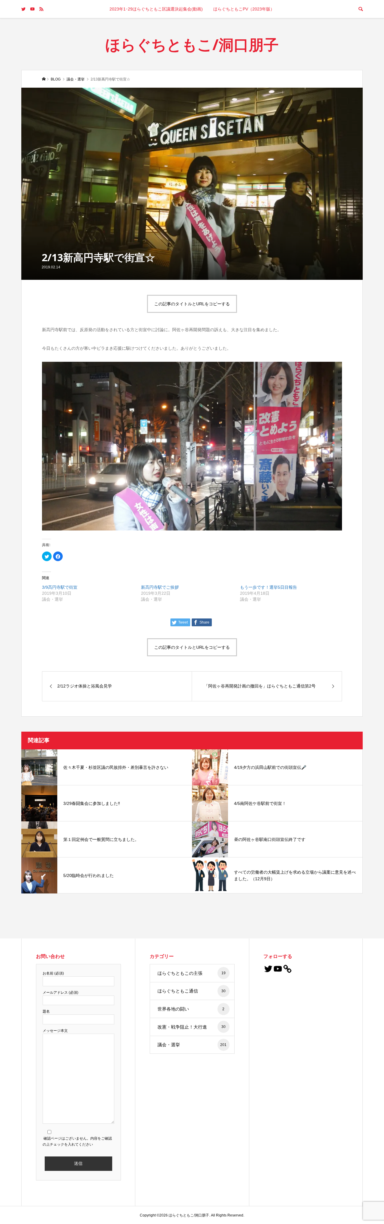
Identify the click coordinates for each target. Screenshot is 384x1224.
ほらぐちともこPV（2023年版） (243, 9)
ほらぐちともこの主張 (192, 973)
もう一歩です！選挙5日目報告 (268, 587)
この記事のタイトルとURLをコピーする (192, 303)
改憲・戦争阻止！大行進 (192, 1026)
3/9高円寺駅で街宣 (59, 587)
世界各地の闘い (191, 1008)
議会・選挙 (192, 1044)
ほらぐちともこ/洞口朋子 (192, 44)
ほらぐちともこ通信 (192, 990)
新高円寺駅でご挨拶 (160, 587)
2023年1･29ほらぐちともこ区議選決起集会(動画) (156, 9)
